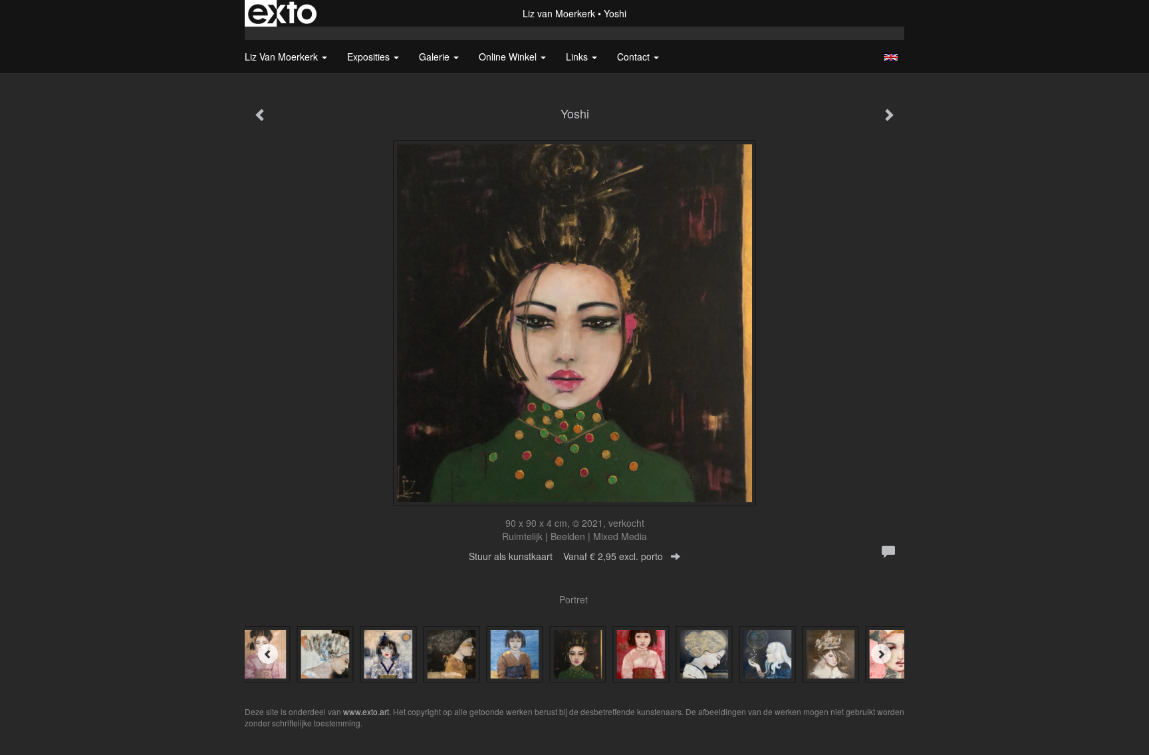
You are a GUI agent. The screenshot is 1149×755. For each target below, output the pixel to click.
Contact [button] (634, 56)
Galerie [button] (435, 56)
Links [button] (578, 56)
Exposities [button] (369, 56)
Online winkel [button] (509, 56)
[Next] (881, 654)
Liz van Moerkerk (559, 13)
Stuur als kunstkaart (566, 556)
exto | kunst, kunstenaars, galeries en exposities (282, 13)
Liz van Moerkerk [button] (282, 56)
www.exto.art (366, 711)
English (890, 57)
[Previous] (268, 654)
